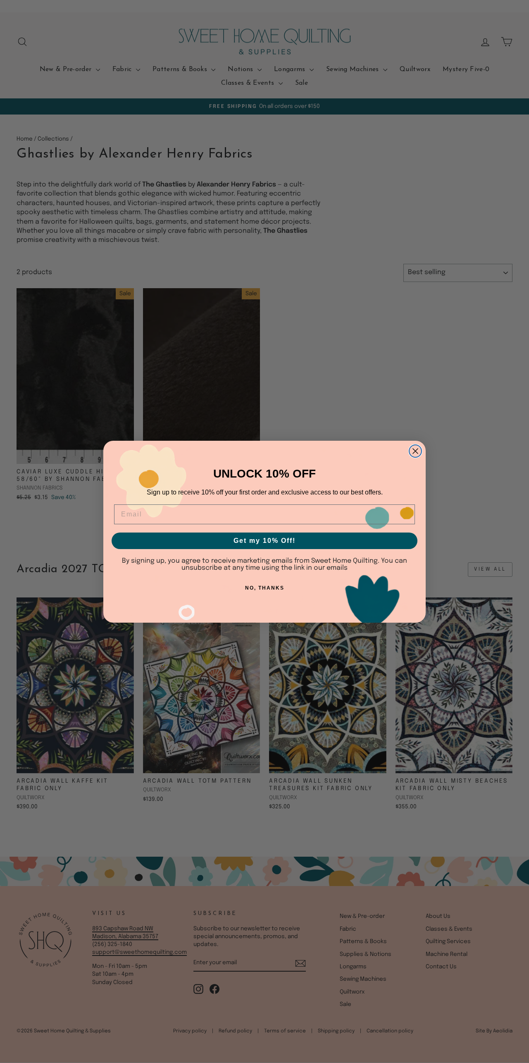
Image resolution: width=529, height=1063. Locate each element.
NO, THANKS (264, 588)
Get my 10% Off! (264, 540)
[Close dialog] (415, 451)
